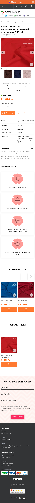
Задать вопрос (17, 417)
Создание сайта (13, 498)
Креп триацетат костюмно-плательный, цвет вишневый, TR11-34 (25, 301)
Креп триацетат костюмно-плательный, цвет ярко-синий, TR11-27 (8, 301)
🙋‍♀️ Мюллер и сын (15, 2)
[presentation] (3, 52)
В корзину (9, 113)
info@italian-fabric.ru (7, 439)
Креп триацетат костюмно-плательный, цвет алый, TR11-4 (7, 356)
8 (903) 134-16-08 (12, 12)
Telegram (10, 15)
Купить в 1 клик (23, 113)
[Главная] (2, 13)
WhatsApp (19, 15)
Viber (27, 15)
